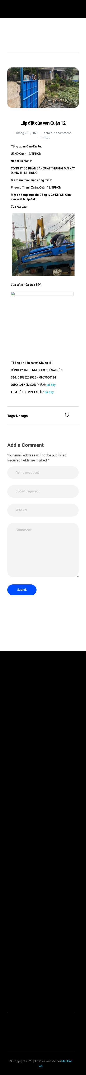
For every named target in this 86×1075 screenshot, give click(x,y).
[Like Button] (67, 414)
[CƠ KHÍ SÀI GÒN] (17, 33)
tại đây (51, 384)
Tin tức (45, 137)
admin (48, 133)
